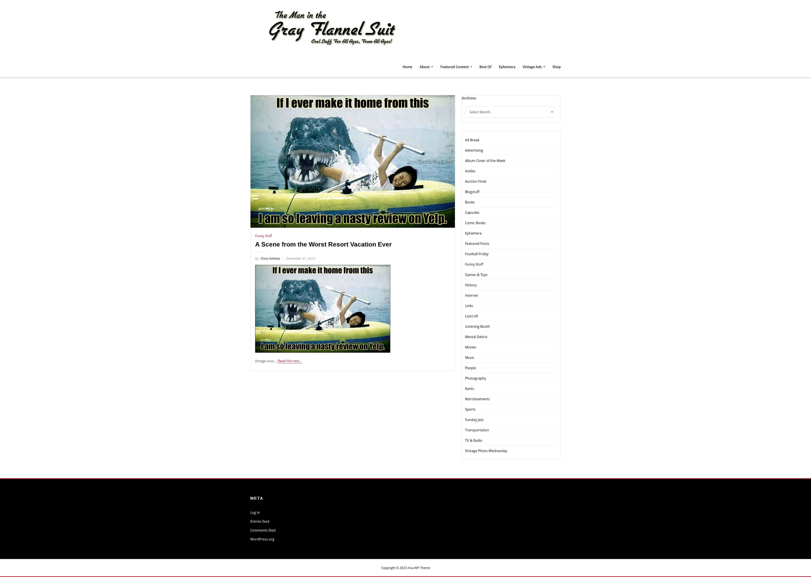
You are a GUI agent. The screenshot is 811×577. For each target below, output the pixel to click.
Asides (470, 171)
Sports (470, 409)
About (425, 66)
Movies (470, 347)
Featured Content (454, 66)
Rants (469, 388)
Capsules (472, 212)
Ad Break (472, 140)
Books (470, 202)
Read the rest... (290, 361)
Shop (556, 66)
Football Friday (477, 254)
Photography (475, 378)
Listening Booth (477, 326)
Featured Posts (477, 243)
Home (407, 66)
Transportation (477, 430)
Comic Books (475, 223)
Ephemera (507, 66)
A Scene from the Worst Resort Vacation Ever (323, 244)
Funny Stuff (263, 236)
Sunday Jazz (474, 419)
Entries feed (259, 521)
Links (469, 305)
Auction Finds (476, 181)
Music (469, 357)
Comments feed (263, 530)
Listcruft (471, 316)
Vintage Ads (533, 66)
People (470, 368)
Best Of (485, 66)
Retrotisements (477, 399)
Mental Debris (476, 336)
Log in (255, 512)
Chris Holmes (267, 258)
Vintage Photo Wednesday (486, 450)
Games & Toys (476, 274)
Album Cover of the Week (485, 160)
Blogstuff (472, 191)
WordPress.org (262, 539)
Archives (469, 98)
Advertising (474, 150)
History (471, 285)
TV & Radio (473, 440)
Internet (471, 295)
